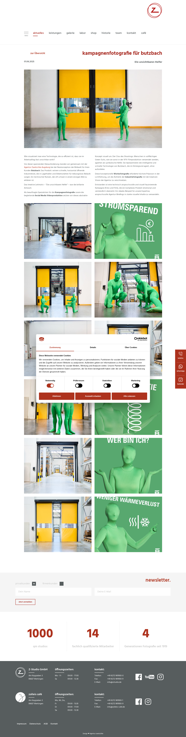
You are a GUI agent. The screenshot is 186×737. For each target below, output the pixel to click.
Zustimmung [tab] (55, 347)
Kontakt (54, 724)
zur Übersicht (37, 53)
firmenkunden (50, 584)
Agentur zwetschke (96, 733)
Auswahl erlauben (93, 396)
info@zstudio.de (114, 682)
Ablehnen (56, 396)
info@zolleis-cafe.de (116, 707)
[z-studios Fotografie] (154, 17)
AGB (46, 724)
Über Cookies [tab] (131, 347)
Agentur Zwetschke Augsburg (37, 167)
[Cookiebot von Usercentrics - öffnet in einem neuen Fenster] (136, 339)
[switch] (78, 386)
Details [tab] (93, 347)
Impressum (21, 724)
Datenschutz (35, 724)
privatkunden (22, 584)
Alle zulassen (129, 396)
